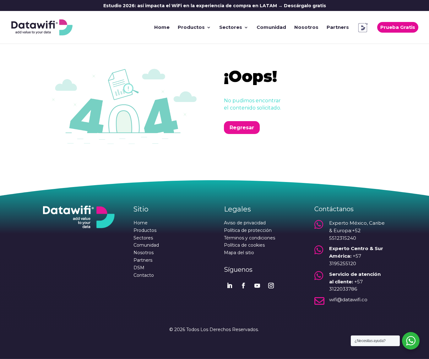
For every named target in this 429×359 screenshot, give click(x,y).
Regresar (242, 128)
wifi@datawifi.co (348, 300)
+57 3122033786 (355, 281)
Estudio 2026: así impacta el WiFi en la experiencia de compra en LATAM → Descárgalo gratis (214, 5)
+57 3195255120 (356, 255)
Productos (191, 27)
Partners (338, 27)
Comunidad (271, 27)
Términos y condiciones (249, 238)
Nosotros (306, 27)
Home (162, 27)
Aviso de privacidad (245, 223)
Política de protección (248, 230)
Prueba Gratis (397, 27)
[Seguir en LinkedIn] (229, 285)
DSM (138, 268)
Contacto (143, 275)
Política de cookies (244, 245)
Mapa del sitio (239, 252)
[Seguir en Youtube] (257, 285)
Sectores (230, 27)
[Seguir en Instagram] (271, 285)
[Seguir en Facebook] (243, 285)
